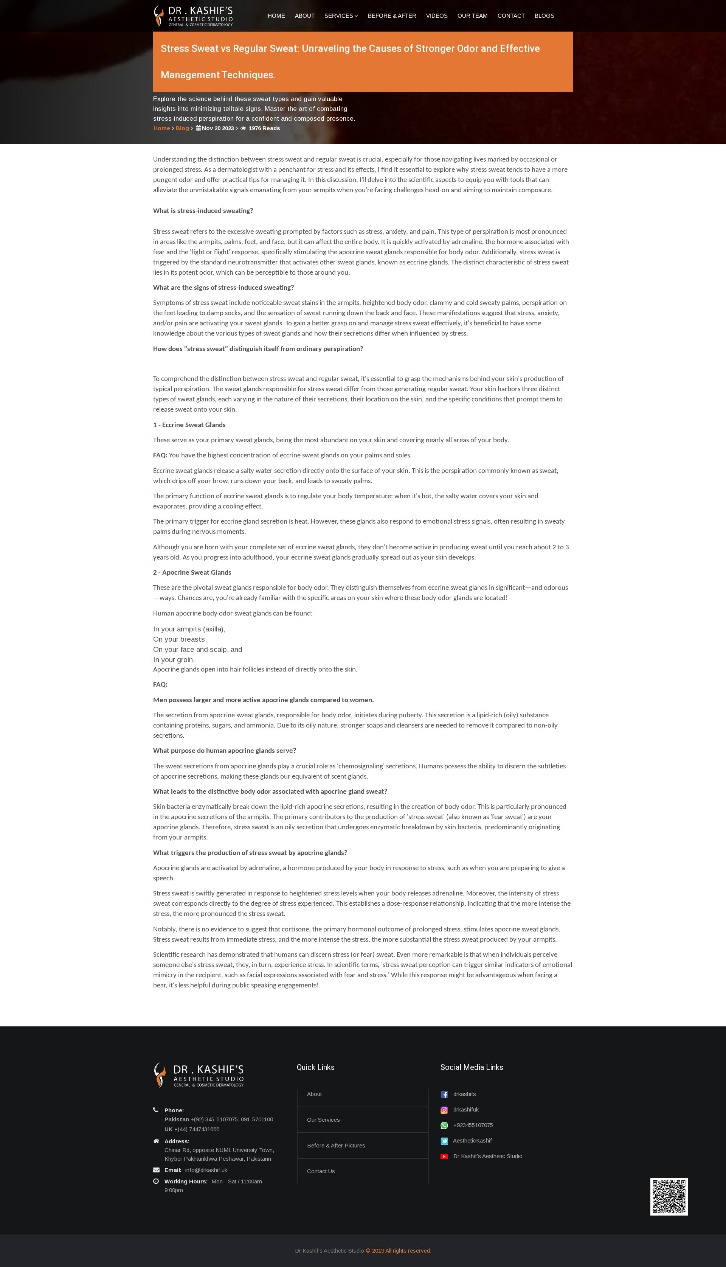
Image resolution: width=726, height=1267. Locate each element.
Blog (182, 128)
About (305, 15)
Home (276, 15)
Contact (511, 15)
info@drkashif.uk (206, 1170)
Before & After (392, 15)
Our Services (323, 1119)
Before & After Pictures (336, 1145)
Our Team (473, 15)
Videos (437, 15)
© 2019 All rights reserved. (398, 1250)
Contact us (321, 1171)
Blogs (544, 15)
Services (338, 15)
